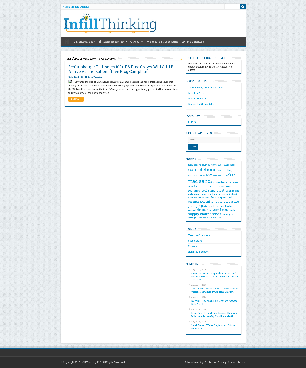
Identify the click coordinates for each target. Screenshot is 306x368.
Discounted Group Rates (201, 104)
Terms (212, 362)
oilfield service (218, 194)
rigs (212, 210)
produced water (224, 206)
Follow (242, 362)
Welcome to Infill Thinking (75, 6)
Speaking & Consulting (164, 41)
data (219, 170)
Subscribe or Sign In (196, 362)
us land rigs (200, 217)
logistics (222, 190)
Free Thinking (194, 41)
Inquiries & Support (198, 251)
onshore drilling (197, 197)
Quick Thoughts (94, 77)
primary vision (209, 206)
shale (225, 209)
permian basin (212, 201)
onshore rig (214, 197)
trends (215, 213)
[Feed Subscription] (181, 58)
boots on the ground (218, 164)
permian (194, 201)
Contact (232, 362)
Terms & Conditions (199, 235)
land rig (199, 186)
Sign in (192, 121)
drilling (227, 170)
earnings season (220, 176)
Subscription (195, 240)
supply (232, 210)
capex (232, 164)
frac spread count (219, 182)
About (136, 41)
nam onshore (202, 194)
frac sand (199, 181)
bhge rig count (200, 165)
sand (217, 209)
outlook (227, 197)
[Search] (243, 6)
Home (67, 41)
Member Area (84, 41)
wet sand (217, 217)
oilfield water (232, 194)
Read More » (75, 99)
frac (232, 175)
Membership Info (113, 41)
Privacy (192, 246)
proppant (192, 210)
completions (202, 169)
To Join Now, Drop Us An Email (205, 87)
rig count (203, 209)
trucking (226, 214)
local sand (207, 190)
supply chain (198, 214)
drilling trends (196, 175)
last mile (212, 186)
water (209, 217)
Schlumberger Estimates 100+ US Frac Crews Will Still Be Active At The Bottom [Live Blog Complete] (122, 69)
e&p (209, 175)
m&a (231, 190)
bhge (190, 164)
